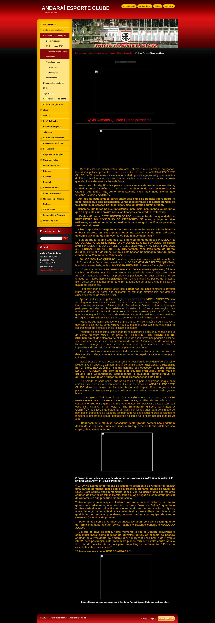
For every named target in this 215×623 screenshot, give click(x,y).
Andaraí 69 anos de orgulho (121, 53)
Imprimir (170, 6)
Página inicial (80, 53)
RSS (158, 6)
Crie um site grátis (149, 618)
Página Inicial (130, 6)
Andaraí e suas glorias (98, 53)
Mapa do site (145, 6)
